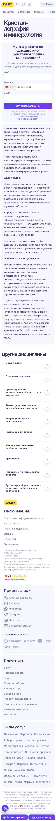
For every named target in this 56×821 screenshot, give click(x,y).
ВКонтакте (15, 620)
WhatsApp (15, 608)
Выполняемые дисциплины (20, 704)
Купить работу (43, 817)
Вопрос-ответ (12, 693)
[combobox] (10, 87)
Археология (13, 458)
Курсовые (39, 12)
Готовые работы (14, 672)
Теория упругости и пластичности (17, 420)
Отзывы (8, 533)
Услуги (8, 667)
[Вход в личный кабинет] (23, 4)
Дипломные (24, 12)
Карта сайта (11, 523)
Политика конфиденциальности (23, 518)
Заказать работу (16, 817)
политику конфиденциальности (28, 117)
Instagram (15, 603)
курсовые (16, 319)
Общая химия (14, 363)
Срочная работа (14, 683)
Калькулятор (12, 688)
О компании (11, 544)
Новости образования (17, 698)
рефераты (40, 319)
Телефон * (9, 82)
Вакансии (10, 539)
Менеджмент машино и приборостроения (20, 446)
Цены (7, 678)
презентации (22, 315)
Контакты (10, 714)
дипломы (28, 319)
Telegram (14, 614)
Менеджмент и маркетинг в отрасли (22, 473)
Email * (7, 93)
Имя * (6, 72)
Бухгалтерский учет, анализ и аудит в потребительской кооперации (23, 488)
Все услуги (8, 12)
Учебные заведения (16, 709)
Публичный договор (16, 528)
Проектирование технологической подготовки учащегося (23, 392)
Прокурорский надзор (19, 432)
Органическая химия (18, 376)
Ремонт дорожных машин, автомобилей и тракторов (21, 406)
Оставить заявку (26, 106)
